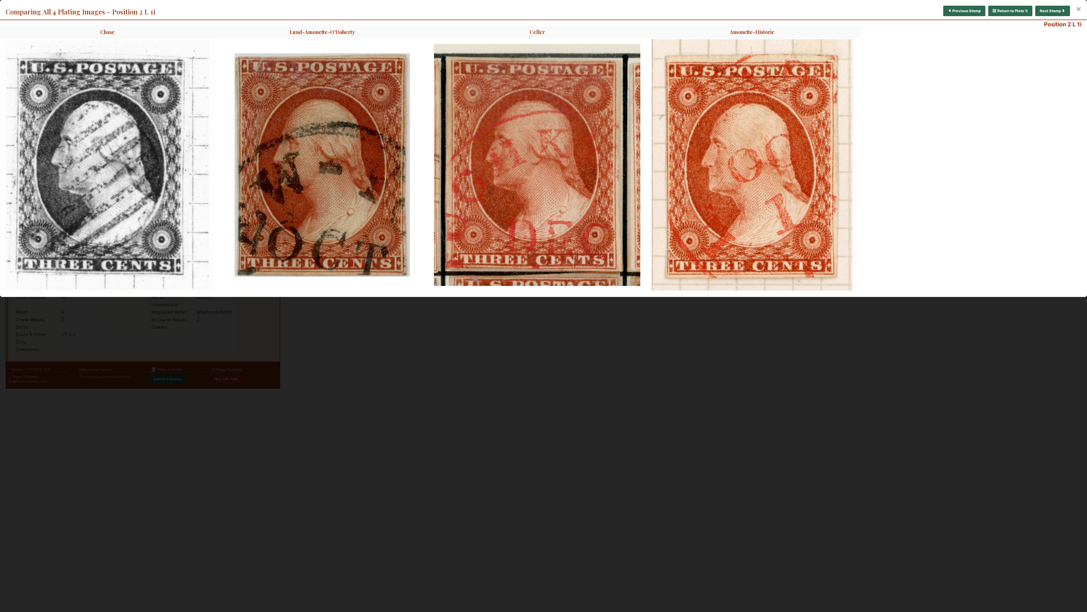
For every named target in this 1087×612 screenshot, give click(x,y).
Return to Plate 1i (1012, 10)
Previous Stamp (966, 10)
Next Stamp (1051, 10)
